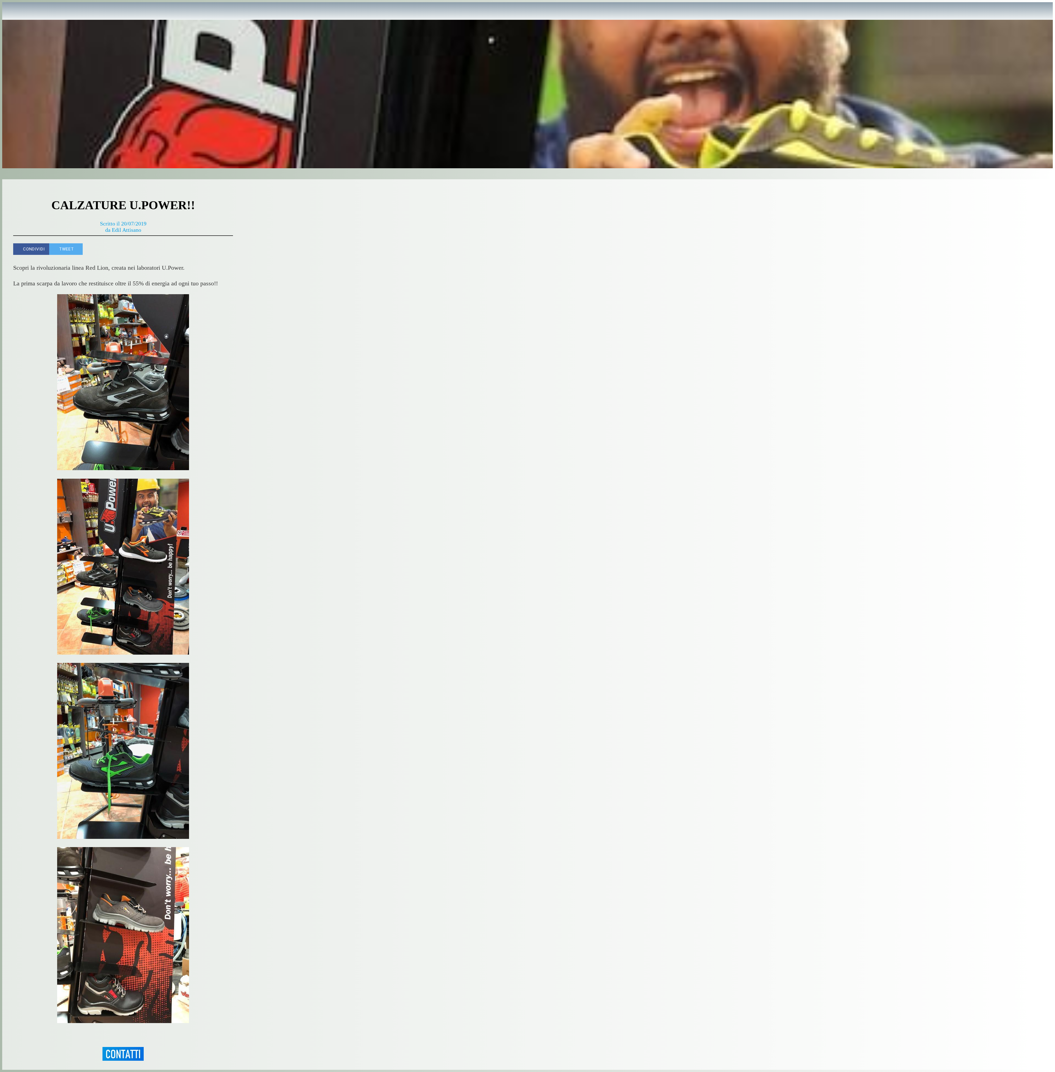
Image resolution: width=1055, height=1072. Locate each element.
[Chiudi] (13, 11)
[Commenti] (226, 249)
